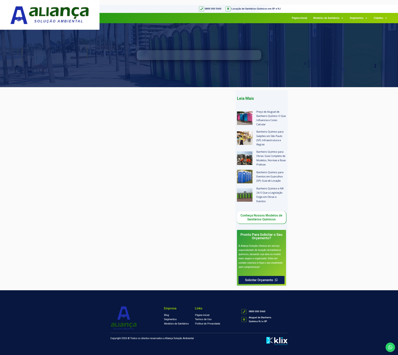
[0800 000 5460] (201, 8)
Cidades (378, 17)
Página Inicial (299, 17)
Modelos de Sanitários (326, 17)
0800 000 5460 (213, 8)
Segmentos (356, 17)
